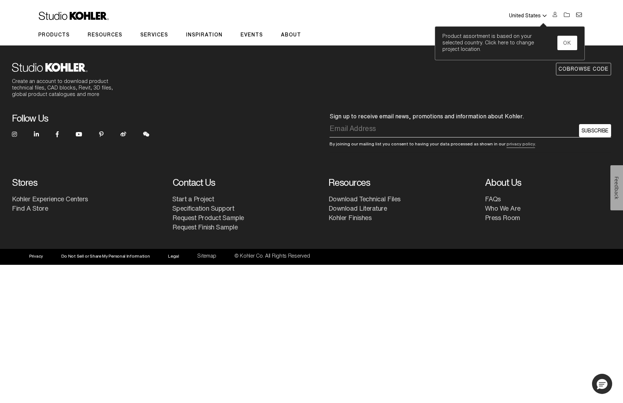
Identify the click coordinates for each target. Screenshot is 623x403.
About (291, 34)
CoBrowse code (583, 68)
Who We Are (503, 208)
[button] (602, 384)
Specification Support (203, 208)
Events (251, 34)
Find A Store (30, 208)
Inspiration (204, 34)
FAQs (493, 199)
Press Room (502, 217)
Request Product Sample (208, 217)
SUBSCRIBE (595, 130)
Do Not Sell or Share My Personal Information (105, 256)
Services (154, 34)
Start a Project (193, 199)
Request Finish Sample (205, 227)
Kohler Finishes (350, 217)
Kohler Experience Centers (50, 199)
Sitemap (206, 255)
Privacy (36, 256)
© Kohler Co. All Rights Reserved (272, 255)
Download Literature (357, 208)
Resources (105, 34)
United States (525, 15)
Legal (173, 256)
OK (567, 42)
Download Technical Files (364, 199)
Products (54, 34)
